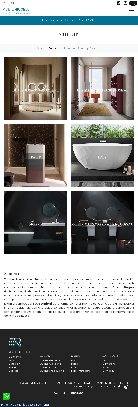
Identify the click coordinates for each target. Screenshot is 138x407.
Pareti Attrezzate (81, 371)
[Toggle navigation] (131, 10)
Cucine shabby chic (52, 371)
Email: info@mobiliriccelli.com (97, 386)
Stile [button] (80, 48)
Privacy (5, 404)
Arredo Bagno (78, 20)
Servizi (12, 360)
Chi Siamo (15, 356)
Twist (36, 157)
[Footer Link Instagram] (126, 386)
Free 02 (35, 224)
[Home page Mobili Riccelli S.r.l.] (16, 11)
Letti (104, 360)
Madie (75, 364)
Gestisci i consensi (37, 404)
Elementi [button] (54, 48)
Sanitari (92, 20)
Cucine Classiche (50, 364)
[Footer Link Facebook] (119, 386)
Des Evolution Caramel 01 (35, 90)
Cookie (17, 404)
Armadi (106, 367)
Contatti (13, 371)
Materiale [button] (69, 48)
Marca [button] (41, 48)
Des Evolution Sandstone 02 (102, 90)
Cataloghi (14, 364)
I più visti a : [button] (93, 48)
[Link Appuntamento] (133, 3)
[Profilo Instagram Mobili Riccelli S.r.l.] (125, 3)
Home (45, 20)
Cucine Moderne (50, 360)
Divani (75, 360)
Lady (102, 157)
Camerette (109, 364)
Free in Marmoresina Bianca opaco (102, 224)
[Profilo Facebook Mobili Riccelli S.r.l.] (119, 3)
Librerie (75, 367)
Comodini (108, 371)
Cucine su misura (50, 367)
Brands (13, 367)
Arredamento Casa (59, 20)
